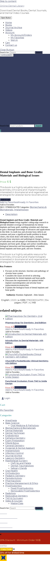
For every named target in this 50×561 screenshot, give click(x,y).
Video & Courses (8, 123)
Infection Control (9, 88)
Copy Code (6, 549)
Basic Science (7, 60)
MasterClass (17, 503)
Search (38, 126)
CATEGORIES (6, 55)
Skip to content (8, 1)
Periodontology (8, 105)
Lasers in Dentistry (9, 93)
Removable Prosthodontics (25, 491)
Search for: (4, 126)
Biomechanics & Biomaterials (15, 63)
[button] (19, 202)
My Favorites (17, 37)
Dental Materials (8, 65)
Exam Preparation (9, 75)
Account (10, 32)
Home (8, 22)
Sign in (14, 40)
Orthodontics (7, 100)
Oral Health (6, 98)
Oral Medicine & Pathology (25, 425)
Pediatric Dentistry (10, 103)
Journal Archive (13, 27)
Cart (7, 42)
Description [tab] (11, 214)
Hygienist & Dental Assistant (14, 83)
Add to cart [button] (21, 326)
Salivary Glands (19, 468)
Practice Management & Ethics (16, 110)
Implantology (7, 85)
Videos (8, 30)
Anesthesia (5, 58)
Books (8, 25)
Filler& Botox (7, 78)
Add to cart (5, 200)
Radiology (5, 115)
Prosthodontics (8, 113)
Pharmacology (8, 108)
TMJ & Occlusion (9, 120)
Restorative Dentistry (11, 118)
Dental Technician (9, 68)
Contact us (11, 45)
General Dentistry (9, 80)
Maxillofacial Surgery (11, 95)
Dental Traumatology (22, 465)
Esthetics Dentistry (10, 73)
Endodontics (6, 70)
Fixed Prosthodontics (22, 488)
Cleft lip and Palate (21, 463)
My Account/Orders (21, 35)
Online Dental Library (12, 6)
